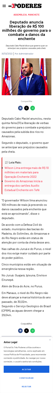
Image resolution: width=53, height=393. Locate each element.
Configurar (26, 377)
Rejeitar (26, 386)
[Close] (50, 339)
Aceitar (26, 369)
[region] (26, 365)
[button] (4, 6)
